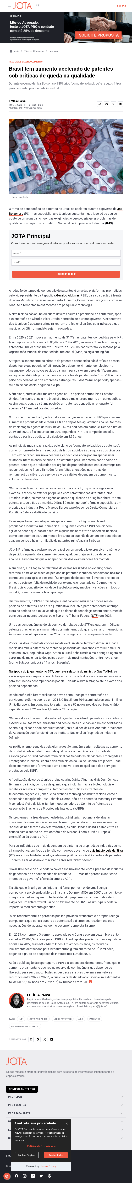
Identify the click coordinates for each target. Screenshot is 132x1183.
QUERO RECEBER (66, 274)
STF (95, 615)
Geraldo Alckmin (67, 295)
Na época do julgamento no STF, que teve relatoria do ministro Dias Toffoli (60, 671)
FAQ (8, 1156)
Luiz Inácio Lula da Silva (106, 850)
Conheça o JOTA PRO (22, 1089)
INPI (109, 223)
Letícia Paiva (17, 101)
